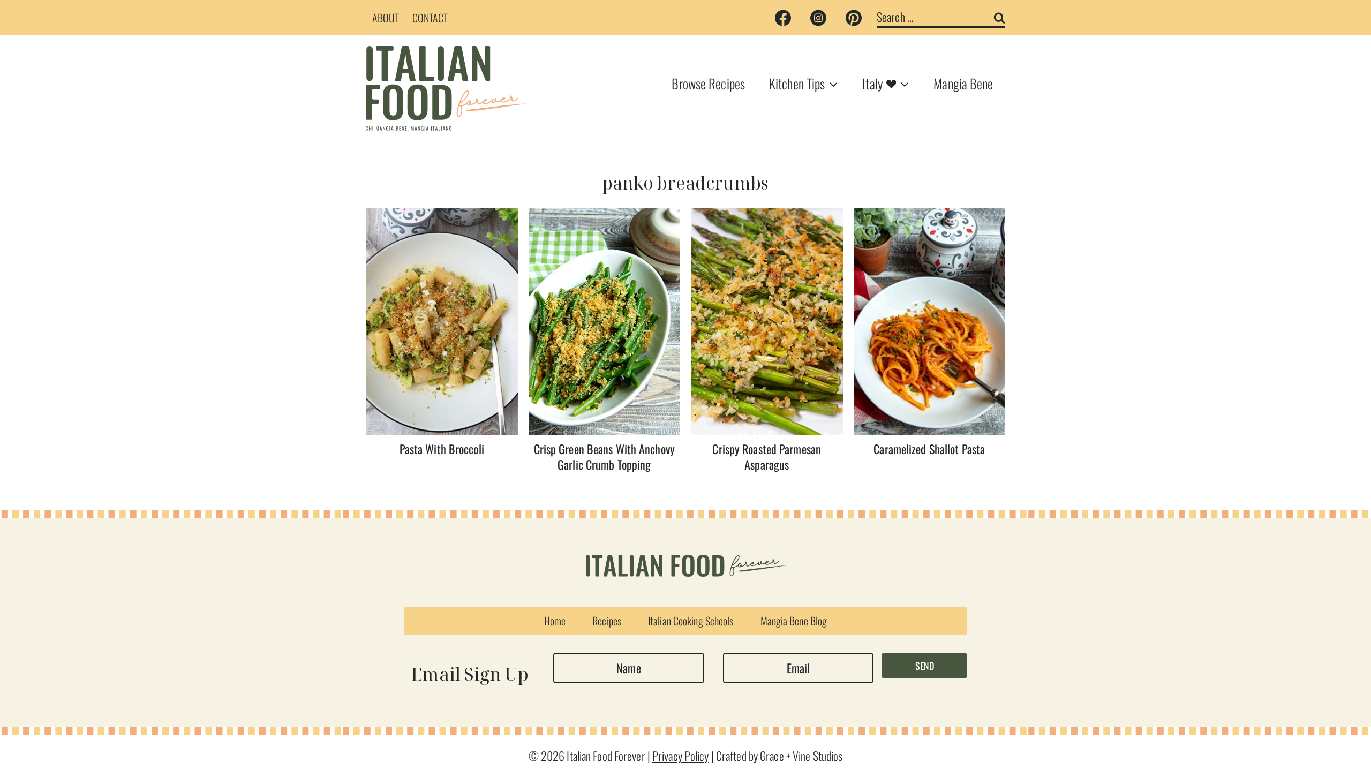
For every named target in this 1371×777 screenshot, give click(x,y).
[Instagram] (818, 17)
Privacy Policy (680, 755)
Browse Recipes (708, 83)
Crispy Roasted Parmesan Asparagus (766, 456)
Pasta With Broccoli (442, 448)
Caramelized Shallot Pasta (929, 448)
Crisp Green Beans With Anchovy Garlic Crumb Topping (604, 456)
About (386, 18)
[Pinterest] (853, 17)
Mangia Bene (963, 83)
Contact (430, 18)
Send (924, 666)
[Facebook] (783, 17)
